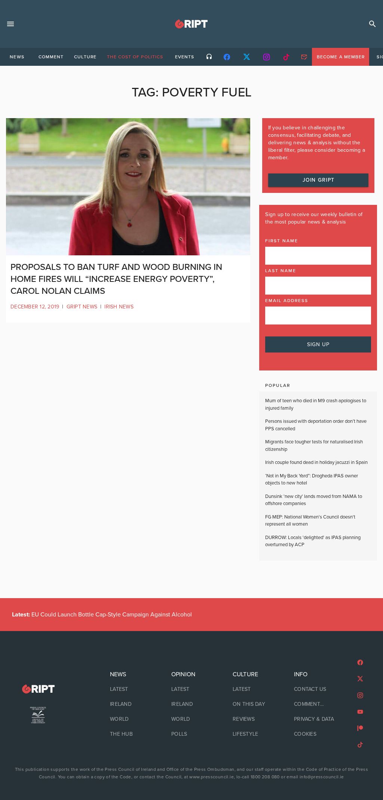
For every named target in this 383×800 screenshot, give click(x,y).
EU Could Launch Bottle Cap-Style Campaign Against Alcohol (102, 614)
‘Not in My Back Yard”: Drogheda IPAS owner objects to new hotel (311, 479)
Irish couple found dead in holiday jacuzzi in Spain (316, 462)
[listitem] (130, 689)
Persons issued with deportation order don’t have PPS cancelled (316, 425)
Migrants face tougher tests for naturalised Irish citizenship (314, 445)
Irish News (119, 307)
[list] (130, 704)
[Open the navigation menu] (10, 24)
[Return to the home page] (38, 689)
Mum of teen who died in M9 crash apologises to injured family (315, 404)
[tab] (17, 57)
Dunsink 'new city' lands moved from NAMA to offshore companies (313, 500)
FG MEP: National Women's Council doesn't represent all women (310, 520)
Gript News (82, 307)
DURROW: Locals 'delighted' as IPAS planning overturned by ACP (313, 541)
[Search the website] (373, 24)
